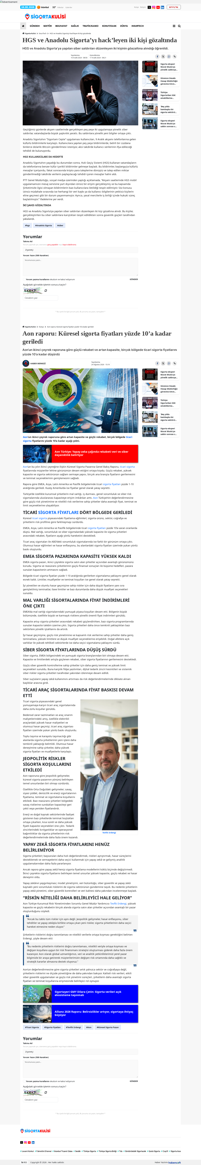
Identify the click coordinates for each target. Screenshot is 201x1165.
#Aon (88, 1027)
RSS (25, 1162)
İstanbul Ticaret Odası (62, 1151)
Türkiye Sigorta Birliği (106, 1151)
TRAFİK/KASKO (90, 26)
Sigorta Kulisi (30, 33)
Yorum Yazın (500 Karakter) (36, 255)
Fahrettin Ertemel (43, 1151)
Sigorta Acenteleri (177, 1151)
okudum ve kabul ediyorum (50, 279)
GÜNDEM (34, 26)
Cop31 (164, 1151)
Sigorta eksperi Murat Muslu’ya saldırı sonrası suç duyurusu (169, 123)
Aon (25, 466)
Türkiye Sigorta (89, 1151)
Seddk (77, 1151)
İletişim (143, 7)
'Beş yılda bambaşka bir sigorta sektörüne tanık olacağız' (169, 109)
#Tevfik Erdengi (73, 1027)
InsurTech (42, 33)
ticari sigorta (127, 466)
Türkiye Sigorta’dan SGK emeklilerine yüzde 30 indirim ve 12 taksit (168, 95)
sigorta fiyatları (112, 484)
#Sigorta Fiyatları (52, 1027)
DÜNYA (124, 26)
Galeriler (68, 7)
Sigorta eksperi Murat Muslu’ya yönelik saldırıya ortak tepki (168, 67)
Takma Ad (27, 241)
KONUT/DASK (109, 26)
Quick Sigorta (153, 1151)
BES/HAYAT (61, 26)
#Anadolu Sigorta (43, 225)
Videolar (60, 7)
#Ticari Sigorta (32, 1027)
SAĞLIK (75, 26)
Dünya (41, 327)
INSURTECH (137, 26)
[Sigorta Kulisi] (35, 1130)
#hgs (27, 225)
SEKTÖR (47, 26)
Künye (136, 7)
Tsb (120, 1151)
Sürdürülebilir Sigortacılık (134, 1151)
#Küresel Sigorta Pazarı (108, 1027)
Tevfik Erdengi (118, 903)
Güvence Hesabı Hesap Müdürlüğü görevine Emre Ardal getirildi (169, 81)
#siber (60, 225)
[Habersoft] (174, 1162)
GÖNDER (134, 279)
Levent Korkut (27, 1151)
